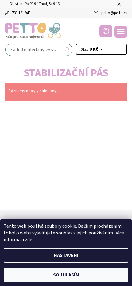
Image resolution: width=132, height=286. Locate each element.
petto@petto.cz (114, 13)
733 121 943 (21, 13)
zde (28, 239)
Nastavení (66, 255)
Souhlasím (66, 275)
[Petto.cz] (66, 31)
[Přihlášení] (105, 31)
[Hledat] (67, 50)
